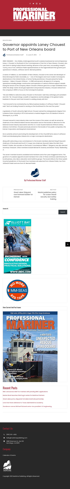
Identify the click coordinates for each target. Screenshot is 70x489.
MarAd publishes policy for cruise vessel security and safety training (47, 194)
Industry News (7, 40)
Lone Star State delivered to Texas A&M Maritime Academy (23, 403)
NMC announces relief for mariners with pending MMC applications (25, 392)
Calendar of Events (9, 455)
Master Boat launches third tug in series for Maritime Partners (23, 395)
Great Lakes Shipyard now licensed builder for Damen (23, 193)
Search (5, 209)
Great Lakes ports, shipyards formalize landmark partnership (23, 399)
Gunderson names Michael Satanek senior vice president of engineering (27, 406)
